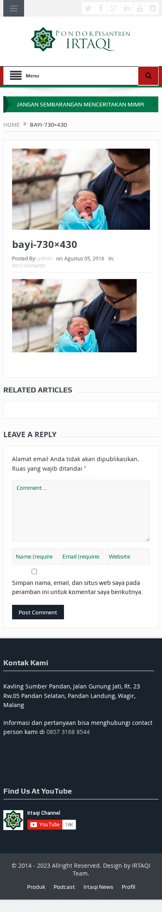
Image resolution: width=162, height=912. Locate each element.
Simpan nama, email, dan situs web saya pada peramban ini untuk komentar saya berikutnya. (77, 587)
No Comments (28, 265)
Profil (128, 886)
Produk (36, 886)
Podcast (64, 886)
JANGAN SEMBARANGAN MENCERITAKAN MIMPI (80, 104)
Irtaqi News (98, 886)
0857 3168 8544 (68, 732)
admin (44, 258)
